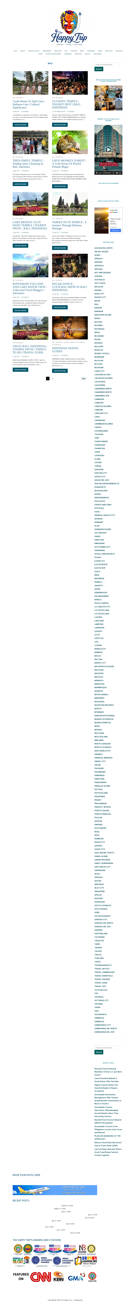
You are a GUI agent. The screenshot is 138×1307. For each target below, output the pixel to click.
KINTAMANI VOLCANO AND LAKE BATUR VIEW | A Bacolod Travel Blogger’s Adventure (29, 288)
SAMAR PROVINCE (102, 860)
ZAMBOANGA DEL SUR (104, 1032)
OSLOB (97, 765)
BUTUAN (98, 364)
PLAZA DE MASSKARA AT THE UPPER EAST (29, 1227)
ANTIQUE (98, 269)
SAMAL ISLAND (101, 856)
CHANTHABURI (101, 441)
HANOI (97, 536)
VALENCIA (98, 997)
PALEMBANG (81, 342)
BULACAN (98, 360)
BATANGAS (99, 329)
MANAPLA (98, 680)
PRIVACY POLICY (34, 51)
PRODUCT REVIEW (102, 807)
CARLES (97, 427)
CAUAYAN (98, 434)
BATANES (98, 325)
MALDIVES (119, 51)
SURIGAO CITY (100, 919)
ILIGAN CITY (99, 561)
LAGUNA (98, 617)
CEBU (96, 438)
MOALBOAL (99, 701)
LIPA (96, 642)
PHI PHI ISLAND (101, 793)
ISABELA (98, 582)
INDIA (82, 51)
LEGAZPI (98, 631)
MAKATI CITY (100, 663)
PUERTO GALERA (101, 810)
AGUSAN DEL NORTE (103, 248)
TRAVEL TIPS (100, 986)
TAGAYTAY (99, 940)
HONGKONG (99, 550)
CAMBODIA (68, 54)
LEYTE (97, 635)
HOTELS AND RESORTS (53, 54)
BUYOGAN (98, 367)
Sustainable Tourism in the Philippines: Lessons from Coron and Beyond (108, 1129)
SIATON (97, 881)
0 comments (25, 111)
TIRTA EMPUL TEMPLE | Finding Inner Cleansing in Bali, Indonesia (28, 163)
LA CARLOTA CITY (102, 607)
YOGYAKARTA (56, 344)
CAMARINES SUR (101, 396)
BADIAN (97, 290)
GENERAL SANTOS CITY (104, 515)
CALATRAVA (99, 382)
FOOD (97, 512)
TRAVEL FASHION (102, 979)
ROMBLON (98, 838)
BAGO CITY (99, 294)
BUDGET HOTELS (101, 353)
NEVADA (98, 730)
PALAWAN (99, 768)
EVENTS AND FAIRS (102, 505)
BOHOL (97, 339)
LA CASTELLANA (101, 610)
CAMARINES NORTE (103, 389)
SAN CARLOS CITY (102, 867)
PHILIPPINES (47, 51)
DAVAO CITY (99, 476)
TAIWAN (98, 947)
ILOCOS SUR (99, 568)
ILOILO (97, 571)
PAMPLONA (99, 779)
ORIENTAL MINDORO (103, 758)
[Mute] (117, 173)
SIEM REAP (99, 884)
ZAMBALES (99, 1018)
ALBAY (97, 255)
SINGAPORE (97, 54)
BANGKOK (98, 311)
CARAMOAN (99, 420)
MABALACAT (100, 649)
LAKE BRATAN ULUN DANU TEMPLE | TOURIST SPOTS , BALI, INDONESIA (30, 225)
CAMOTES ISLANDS (102, 406)
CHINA (40, 54)
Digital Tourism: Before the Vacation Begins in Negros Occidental (106, 1088)
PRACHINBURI (100, 803)
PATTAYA (98, 789)
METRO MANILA (101, 694)
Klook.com (16, 1180)
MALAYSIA (109, 51)
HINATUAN (99, 540)
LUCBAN (98, 645)
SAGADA (98, 846)
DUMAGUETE (100, 487)
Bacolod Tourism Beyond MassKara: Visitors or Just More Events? (108, 1072)
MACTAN (98, 659)
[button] (108, 150)
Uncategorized (100, 990)
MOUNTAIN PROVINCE (104, 705)
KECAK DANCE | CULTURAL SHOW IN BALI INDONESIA (69, 287)
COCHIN (97, 462)
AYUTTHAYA (99, 283)
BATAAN (98, 322)
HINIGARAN (99, 543)
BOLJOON (98, 346)
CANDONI (98, 410)
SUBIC (97, 912)
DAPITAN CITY (100, 473)
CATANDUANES (101, 431)
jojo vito (16, 111)
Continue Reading (20, 125)
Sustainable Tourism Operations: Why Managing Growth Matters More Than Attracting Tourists (49, 1218)
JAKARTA (66, 342)
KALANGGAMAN (101, 596)
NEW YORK (99, 733)
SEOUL (97, 874)
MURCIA (97, 708)
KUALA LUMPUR (101, 603)
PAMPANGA (99, 775)
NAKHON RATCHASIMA (104, 715)
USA (65, 51)
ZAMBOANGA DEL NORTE (105, 1028)
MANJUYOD (99, 684)
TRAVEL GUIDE (100, 983)
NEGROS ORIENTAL (102, 722)
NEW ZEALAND (101, 737)
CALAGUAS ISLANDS (103, 378)
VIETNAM (73, 51)
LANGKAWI (99, 628)
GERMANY (98, 522)
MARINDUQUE (100, 687)
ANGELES (98, 258)
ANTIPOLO (99, 265)
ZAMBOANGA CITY (102, 1025)
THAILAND (57, 51)
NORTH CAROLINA (102, 744)
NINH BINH (99, 740)
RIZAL (97, 832)
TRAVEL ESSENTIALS (103, 976)
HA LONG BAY (100, 533)
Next (83, 378)
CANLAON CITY (101, 413)
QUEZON (98, 821)
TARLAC (98, 955)
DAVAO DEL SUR (101, 480)
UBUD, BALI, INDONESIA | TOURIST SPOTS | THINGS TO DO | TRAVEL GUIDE (30, 349)
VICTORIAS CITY (101, 1000)
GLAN (96, 526)
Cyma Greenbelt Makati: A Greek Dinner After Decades (33, 1209)
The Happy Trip (69, 1291)
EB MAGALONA (101, 490)
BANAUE (98, 308)
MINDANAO (99, 698)
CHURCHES (99, 455)
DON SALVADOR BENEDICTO (106, 483)
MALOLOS (98, 677)
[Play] (97, 173)
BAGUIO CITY (100, 297)
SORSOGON (99, 902)
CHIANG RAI (99, 448)
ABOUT (22, 51)
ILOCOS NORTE (101, 564)
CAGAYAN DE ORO (102, 374)
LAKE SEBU (99, 621)
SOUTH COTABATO (102, 905)
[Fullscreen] (120, 173)
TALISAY (98, 951)
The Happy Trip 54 (59, 111)
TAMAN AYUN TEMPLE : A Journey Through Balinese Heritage (69, 225)
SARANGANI (99, 870)
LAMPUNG (73, 342)
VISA (96, 1011)
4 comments (64, 355)
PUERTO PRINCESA (102, 814)
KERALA (97, 599)
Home (15, 51)
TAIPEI (97, 944)
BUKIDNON (99, 357)
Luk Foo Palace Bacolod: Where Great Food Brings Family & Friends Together (108, 1152)
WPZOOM (86, 1300)
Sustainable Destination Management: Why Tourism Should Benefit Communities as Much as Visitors (50, 1215)
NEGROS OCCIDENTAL (104, 719)
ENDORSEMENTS (101, 497)
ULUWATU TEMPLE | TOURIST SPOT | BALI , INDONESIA (67, 104)
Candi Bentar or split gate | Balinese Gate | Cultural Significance (29, 104)
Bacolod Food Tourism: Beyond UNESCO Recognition (32, 1221)
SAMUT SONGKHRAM (103, 863)
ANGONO (98, 262)
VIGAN (97, 1007)
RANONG (98, 824)
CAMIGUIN (98, 403)
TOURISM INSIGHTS (102, 965)
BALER (97, 301)
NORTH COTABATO (102, 747)
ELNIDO (97, 494)
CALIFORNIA (99, 385)
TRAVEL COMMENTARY (104, 972)
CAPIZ (97, 417)
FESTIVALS (78, 54)
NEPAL (97, 726)
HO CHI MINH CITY (102, 547)
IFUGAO (97, 557)
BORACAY (98, 350)
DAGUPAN (98, 469)
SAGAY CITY (99, 849)
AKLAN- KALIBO (101, 251)
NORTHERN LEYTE (102, 751)
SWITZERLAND (101, 933)
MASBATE (98, 691)
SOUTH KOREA (100, 909)
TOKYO (97, 962)
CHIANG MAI (99, 445)
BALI (14, 97)
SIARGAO (98, 877)
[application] (108, 150)
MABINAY (98, 652)
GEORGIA (98, 519)
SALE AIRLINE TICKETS (104, 853)
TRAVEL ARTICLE (101, 969)
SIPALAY (98, 895)
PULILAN (98, 817)
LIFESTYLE (99, 638)
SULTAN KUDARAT (102, 916)
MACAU (87, 54)
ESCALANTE (99, 501)
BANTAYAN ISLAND (102, 315)
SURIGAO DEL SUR (102, 926)
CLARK (97, 459)
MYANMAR (99, 712)
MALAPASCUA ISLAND (104, 666)
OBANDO (98, 754)
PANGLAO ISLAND (102, 786)
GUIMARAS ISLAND (102, 529)
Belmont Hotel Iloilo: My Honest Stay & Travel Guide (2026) (34, 1230)
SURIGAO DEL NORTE (103, 923)
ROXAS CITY (99, 842)
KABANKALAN (100, 592)
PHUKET (98, 800)
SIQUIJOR (98, 898)
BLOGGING (99, 336)
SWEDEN (98, 930)
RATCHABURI (100, 828)
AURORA (98, 276)
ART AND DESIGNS (102, 272)
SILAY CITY (99, 888)
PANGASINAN (100, 782)
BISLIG (97, 332)
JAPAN (100, 51)
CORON (97, 466)
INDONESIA (91, 51)
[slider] (107, 172)
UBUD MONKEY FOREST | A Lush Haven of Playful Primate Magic (69, 163)
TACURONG (99, 937)
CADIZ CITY (99, 371)
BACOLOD (98, 287)
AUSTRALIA (99, 280)
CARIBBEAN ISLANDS (103, 424)
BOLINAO (98, 343)
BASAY (97, 318)
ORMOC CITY (100, 761)
